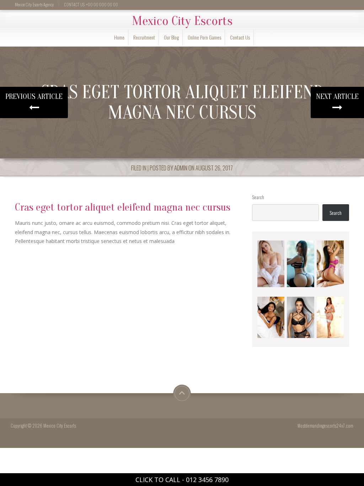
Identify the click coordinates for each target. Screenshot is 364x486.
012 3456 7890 (207, 479)
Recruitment (144, 37)
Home (119, 37)
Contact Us (240, 37)
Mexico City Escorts (182, 21)
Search (258, 197)
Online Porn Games (204, 37)
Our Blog (171, 37)
